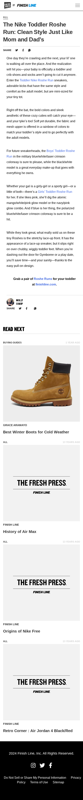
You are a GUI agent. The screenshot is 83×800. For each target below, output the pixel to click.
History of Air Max (19, 531)
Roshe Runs (43, 278)
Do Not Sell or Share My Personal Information (35, 777)
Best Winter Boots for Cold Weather (36, 432)
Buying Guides (12, 342)
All (5, 17)
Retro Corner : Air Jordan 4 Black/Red (38, 731)
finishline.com (46, 284)
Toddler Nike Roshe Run (36, 80)
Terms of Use (39, 782)
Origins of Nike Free (21, 631)
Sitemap (58, 782)
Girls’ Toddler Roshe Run (55, 191)
